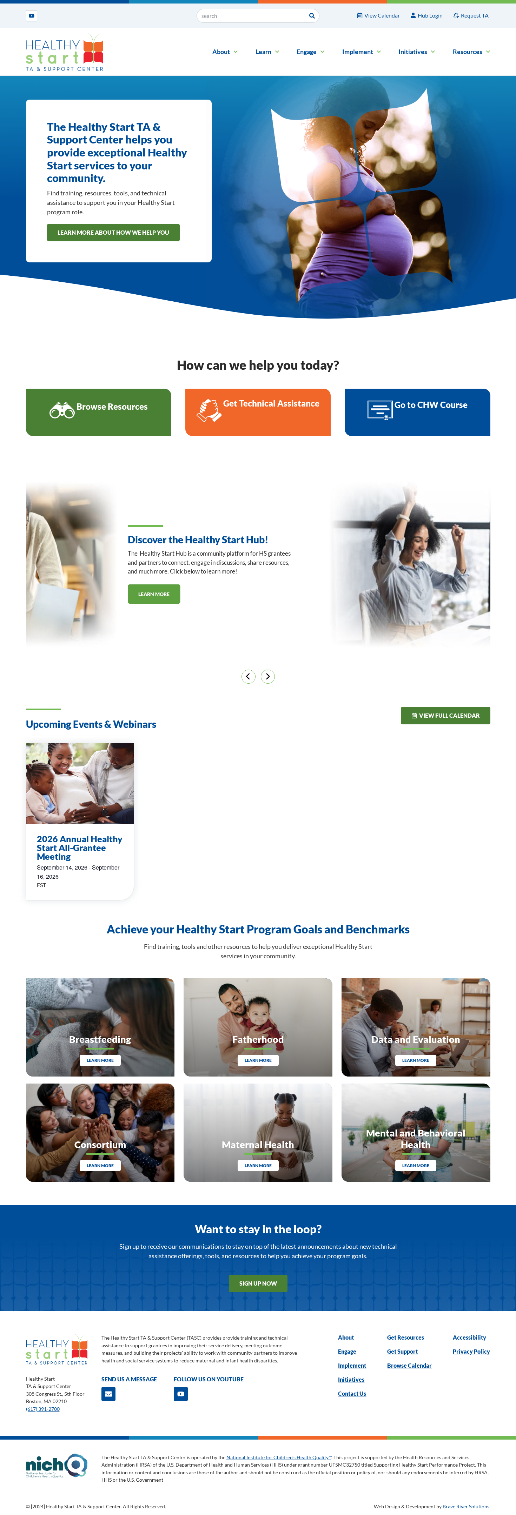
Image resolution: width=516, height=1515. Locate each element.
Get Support (402, 1351)
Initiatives (412, 51)
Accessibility (469, 1337)
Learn (263, 51)
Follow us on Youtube (209, 1379)
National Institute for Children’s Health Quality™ (278, 1457)
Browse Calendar (409, 1365)
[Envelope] (108, 1394)
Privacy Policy (471, 1351)
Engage (307, 51)
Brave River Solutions (466, 1506)
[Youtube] (31, 15)
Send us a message (129, 1379)
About (221, 51)
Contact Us (352, 1393)
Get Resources (405, 1337)
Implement (357, 51)
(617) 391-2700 (43, 1409)
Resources (467, 51)
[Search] (312, 15)
